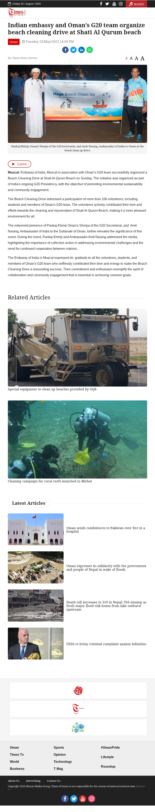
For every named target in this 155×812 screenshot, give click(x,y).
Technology (63, 761)
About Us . (14, 781)
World (14, 761)
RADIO (138, 4)
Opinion (60, 754)
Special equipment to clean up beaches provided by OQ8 (52, 389)
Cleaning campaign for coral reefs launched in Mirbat (50, 481)
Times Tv (17, 754)
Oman (14, 42)
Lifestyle (107, 757)
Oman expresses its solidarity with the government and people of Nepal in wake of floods (106, 568)
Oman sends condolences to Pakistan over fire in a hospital (105, 530)
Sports (59, 747)
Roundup (108, 766)
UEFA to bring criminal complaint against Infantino (106, 644)
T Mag (58, 768)
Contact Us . (54, 781)
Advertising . (34, 781)
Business (17, 768)
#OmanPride (110, 747)
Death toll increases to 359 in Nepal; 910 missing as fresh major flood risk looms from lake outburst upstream (106, 605)
